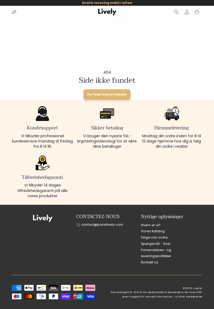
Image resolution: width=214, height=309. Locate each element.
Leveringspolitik (133, 296)
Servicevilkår (193, 292)
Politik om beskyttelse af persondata (159, 292)
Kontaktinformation (159, 296)
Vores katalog (153, 231)
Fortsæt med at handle (107, 94)
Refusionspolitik (122, 292)
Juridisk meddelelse (188, 296)
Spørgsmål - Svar (156, 243)
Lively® (197, 288)
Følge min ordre (154, 237)
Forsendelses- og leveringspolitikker (156, 253)
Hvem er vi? (150, 225)
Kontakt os (149, 262)
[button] (14, 12)
